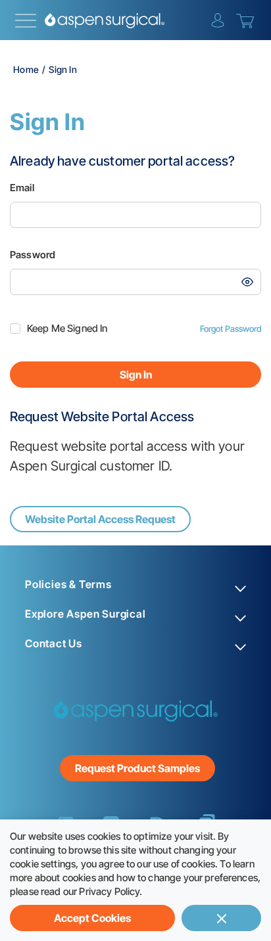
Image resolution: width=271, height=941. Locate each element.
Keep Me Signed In (67, 328)
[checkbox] (15, 328)
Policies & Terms (68, 584)
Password (32, 254)
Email (22, 187)
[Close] (221, 918)
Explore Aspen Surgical (85, 614)
